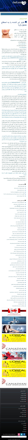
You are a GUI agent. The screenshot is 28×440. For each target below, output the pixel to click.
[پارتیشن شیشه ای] (14, 329)
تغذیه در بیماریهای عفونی (20, 261)
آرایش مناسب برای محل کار (20, 245)
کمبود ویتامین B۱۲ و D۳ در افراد (19, 206)
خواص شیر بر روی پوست (20, 227)
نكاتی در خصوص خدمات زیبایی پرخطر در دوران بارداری (16, 276)
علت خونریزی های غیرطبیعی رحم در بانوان (18, 233)
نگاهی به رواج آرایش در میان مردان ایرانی (18, 231)
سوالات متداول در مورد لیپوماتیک (19, 216)
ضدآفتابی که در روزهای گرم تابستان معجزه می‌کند (17, 243)
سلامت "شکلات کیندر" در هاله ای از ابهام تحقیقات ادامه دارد (15, 239)
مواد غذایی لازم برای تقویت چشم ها (19, 218)
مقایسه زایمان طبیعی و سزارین (20, 255)
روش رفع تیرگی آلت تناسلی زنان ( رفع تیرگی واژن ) (17, 208)
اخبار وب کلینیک (23, 393)
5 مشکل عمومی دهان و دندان (20, 268)
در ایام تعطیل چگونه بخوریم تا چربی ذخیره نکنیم (17, 226)
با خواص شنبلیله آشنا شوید (20, 210)
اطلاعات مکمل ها (23, 399)
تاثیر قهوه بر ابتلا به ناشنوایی (20, 280)
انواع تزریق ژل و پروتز (21, 186)
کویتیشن (24, 427)
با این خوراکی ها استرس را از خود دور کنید (18, 202)
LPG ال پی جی (23, 423)
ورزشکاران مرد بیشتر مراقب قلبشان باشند (18, 306)
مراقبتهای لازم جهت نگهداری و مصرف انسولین (17, 284)
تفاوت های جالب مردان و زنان (20, 272)
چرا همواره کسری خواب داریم (20, 222)
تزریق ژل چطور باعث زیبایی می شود (19, 188)
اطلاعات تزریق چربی (23, 397)
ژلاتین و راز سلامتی (21, 290)
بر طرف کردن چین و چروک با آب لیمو (19, 251)
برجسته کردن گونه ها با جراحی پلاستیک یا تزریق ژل (17, 259)
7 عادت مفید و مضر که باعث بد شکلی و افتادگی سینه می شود (15, 300)
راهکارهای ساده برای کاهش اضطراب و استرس (17, 263)
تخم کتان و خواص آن (21, 304)
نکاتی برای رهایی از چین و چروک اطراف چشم (18, 296)
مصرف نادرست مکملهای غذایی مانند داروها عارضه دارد (16, 270)
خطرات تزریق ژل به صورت (20, 196)
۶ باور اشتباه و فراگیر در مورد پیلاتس (19, 204)
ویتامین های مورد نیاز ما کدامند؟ (19, 214)
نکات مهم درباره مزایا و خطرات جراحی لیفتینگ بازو (17, 265)
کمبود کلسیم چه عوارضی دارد (20, 224)
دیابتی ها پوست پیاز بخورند (20, 274)
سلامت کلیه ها (22, 220)
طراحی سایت (18, 439)
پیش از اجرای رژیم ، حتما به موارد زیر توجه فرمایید (17, 292)
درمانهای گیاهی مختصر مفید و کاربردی (19, 286)
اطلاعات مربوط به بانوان (22, 416)
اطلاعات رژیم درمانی (23, 401)
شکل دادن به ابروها (21, 257)
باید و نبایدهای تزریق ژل (20, 190)
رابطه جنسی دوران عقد (21, 241)
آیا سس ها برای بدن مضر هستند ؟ (19, 247)
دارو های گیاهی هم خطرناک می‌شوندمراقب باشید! (17, 253)
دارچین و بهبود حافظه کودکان (20, 288)
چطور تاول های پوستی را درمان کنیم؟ (19, 302)
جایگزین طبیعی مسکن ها (20, 229)
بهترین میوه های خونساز (21, 282)
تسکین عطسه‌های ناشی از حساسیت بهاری (18, 267)
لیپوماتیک (24, 429)
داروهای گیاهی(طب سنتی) (22, 408)
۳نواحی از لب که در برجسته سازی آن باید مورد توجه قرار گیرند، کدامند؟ (14, 194)
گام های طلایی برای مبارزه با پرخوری (19, 249)
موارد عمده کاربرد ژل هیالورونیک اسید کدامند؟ (17, 192)
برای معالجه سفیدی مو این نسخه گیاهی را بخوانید (17, 298)
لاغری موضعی (24, 410)
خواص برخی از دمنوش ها (20, 294)
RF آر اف (24, 425)
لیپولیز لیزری (24, 431)
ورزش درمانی (24, 414)
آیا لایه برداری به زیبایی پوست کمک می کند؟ (18, 235)
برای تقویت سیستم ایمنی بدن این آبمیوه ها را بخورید (16, 237)
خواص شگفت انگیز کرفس (20, 278)
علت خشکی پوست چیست (20, 212)
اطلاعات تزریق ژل (23, 395)
